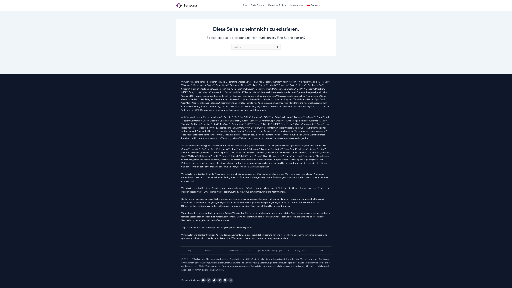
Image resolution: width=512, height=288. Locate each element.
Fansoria (190, 5)
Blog (189, 250)
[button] (263, 5)
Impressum (209, 250)
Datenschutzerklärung (235, 250)
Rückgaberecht (300, 250)
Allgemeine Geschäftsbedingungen (269, 250)
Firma (322, 250)
